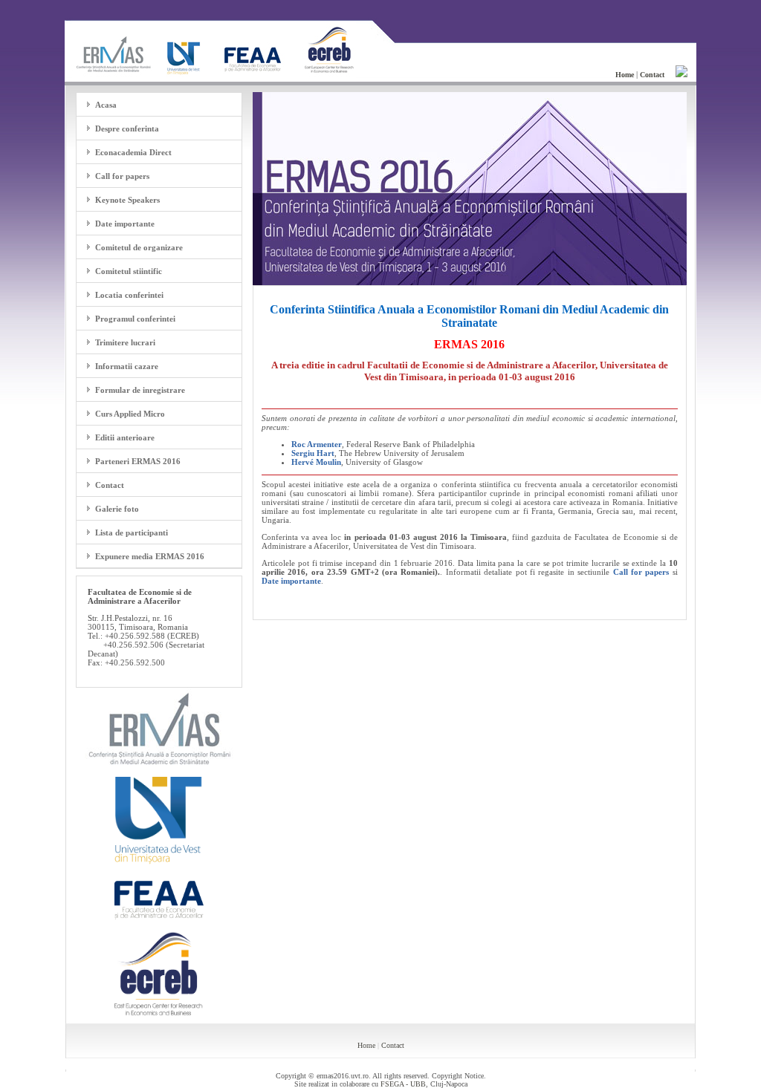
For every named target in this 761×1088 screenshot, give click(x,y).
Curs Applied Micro (130, 413)
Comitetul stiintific (128, 271)
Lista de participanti (131, 532)
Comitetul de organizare (139, 247)
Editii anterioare (125, 437)
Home (366, 1045)
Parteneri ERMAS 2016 (138, 461)
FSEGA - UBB (403, 1084)
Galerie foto (117, 508)
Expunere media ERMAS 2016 (149, 556)
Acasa (106, 104)
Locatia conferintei (129, 294)
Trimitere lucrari (125, 342)
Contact (109, 485)
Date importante (125, 223)
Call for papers (122, 176)
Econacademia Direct (133, 152)
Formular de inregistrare (140, 389)
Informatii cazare (126, 366)
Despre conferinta (127, 128)
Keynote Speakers (127, 199)
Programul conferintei (135, 318)
